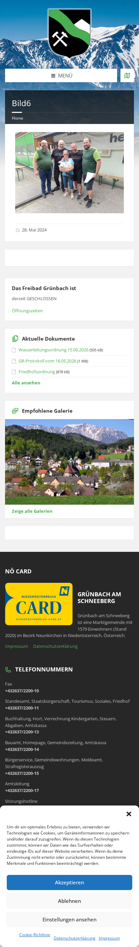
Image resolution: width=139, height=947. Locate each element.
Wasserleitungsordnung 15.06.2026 (53, 350)
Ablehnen (69, 900)
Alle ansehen (26, 383)
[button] (129, 814)
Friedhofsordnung (37, 372)
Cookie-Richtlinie (34, 935)
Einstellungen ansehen (69, 919)
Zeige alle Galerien (32, 511)
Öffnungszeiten (27, 311)
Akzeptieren (69, 882)
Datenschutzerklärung (74, 938)
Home (17, 118)
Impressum (109, 938)
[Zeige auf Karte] (127, 75)
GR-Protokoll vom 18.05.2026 (47, 361)
